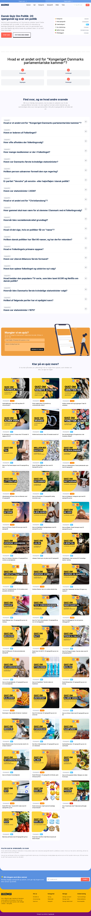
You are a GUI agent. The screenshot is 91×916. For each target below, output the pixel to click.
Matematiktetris (81, 899)
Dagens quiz (22, 1)
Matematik (50, 899)
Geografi (50, 901)
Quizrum (35, 901)
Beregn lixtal (66, 899)
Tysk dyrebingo (81, 896)
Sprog (49, 896)
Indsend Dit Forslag (37, 349)
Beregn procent (67, 896)
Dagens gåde (67, 1)
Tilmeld (85, 879)
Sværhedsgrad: (60, 24)
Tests (63, 5)
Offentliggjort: (59, 33)
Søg (88, 4)
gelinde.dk (51, 914)
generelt (86, 18)
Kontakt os (36, 896)
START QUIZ (6, 35)
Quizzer (28, 5)
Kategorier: (59, 18)
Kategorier (41, 5)
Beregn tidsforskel (67, 901)
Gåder (57, 5)
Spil (34, 5)
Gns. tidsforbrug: (60, 27)
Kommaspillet (80, 901)
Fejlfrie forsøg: (59, 30)
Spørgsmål (50, 5)
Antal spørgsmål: (60, 21)
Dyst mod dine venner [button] (22, 35)
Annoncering (36, 899)
